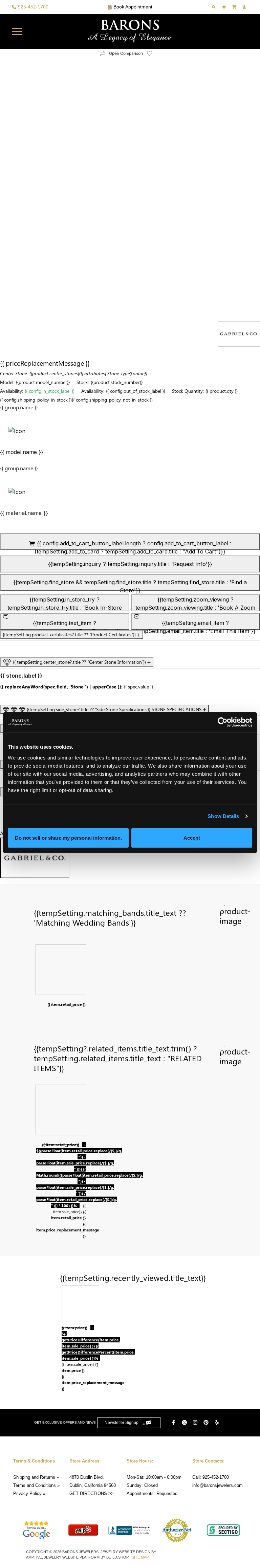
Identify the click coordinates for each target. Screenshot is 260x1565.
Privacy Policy (27, 1493)
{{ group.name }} (19, 407)
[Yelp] (217, 1422)
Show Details (223, 816)
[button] (17, 31)
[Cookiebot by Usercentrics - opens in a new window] (222, 722)
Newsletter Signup (121, 1422)
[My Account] (245, 7)
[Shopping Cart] (235, 7)
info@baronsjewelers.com (217, 1485)
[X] (185, 1422)
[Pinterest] (206, 1422)
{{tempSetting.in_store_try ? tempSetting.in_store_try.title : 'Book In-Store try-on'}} (64, 603)
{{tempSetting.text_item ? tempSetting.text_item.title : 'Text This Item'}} (64, 625)
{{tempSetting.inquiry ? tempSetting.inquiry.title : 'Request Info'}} (130, 564)
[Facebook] (174, 1422)
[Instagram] (196, 1422)
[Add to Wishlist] (153, 53)
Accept (191, 837)
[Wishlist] (225, 7)
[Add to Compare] (102, 53)
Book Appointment (132, 6)
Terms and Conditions (34, 1485)
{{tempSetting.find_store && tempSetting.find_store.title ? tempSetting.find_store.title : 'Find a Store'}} (130, 585)
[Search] (215, 7)
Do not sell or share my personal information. (68, 837)
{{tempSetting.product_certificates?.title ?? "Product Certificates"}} (70, 634)
